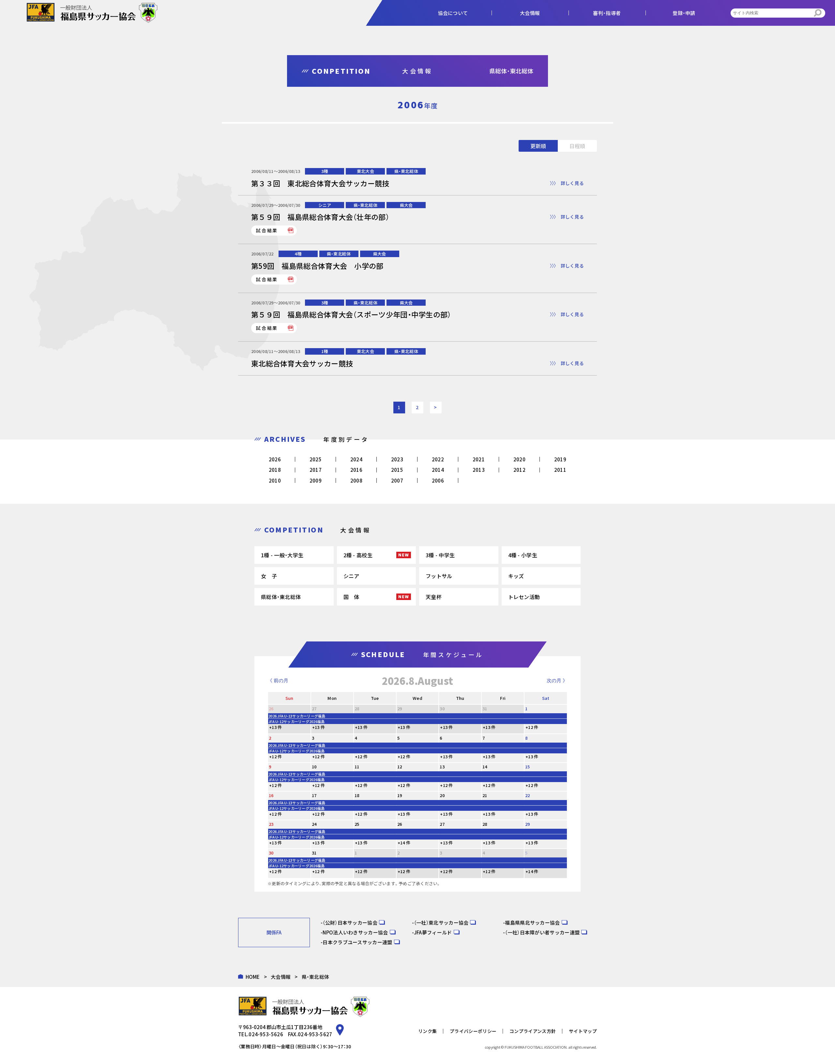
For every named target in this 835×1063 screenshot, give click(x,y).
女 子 (269, 576)
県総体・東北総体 (281, 597)
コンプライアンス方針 (532, 1031)
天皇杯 (434, 597)
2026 (275, 459)
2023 (397, 459)
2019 (560, 459)
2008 (356, 480)
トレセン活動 (524, 597)
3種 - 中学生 (440, 555)
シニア (324, 205)
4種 (298, 254)
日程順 (577, 146)
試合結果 (267, 230)
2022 (438, 459)
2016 (356, 469)
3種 (324, 171)
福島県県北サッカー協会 (532, 922)
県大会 (406, 205)
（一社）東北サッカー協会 (441, 922)
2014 (438, 469)
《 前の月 (277, 680)
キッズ (516, 576)
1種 (324, 351)
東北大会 (365, 171)
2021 (479, 459)
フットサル (439, 576)
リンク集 (427, 1031)
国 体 (351, 597)
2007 (397, 480)
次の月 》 (557, 680)
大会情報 (281, 976)
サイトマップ (583, 1031)
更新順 (538, 146)
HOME (253, 976)
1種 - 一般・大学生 (282, 555)
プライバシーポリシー (473, 1031)
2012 (519, 469)
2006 (438, 480)
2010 (275, 480)
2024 (356, 459)
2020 (519, 459)
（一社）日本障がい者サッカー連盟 (542, 932)
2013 (479, 469)
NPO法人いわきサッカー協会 (355, 932)
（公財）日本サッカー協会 (350, 922)
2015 (397, 469)
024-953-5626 (266, 1034)
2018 (275, 469)
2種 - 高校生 (357, 555)
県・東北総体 (406, 171)
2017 (316, 469)
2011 (560, 469)
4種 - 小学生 (522, 555)
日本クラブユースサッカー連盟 (357, 942)
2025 (316, 459)
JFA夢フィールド (433, 932)
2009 (316, 480)
